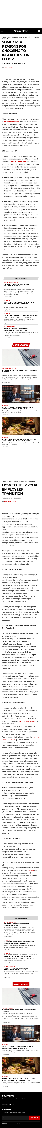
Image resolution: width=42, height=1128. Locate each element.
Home (4, 37)
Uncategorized (9, 327)
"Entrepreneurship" (11, 282)
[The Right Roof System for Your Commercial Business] (21, 357)
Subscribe (34, 1118)
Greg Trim (8, 67)
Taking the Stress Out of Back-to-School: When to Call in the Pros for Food (21, 316)
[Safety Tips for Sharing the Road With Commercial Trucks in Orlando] (21, 394)
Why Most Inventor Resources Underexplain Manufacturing (16, 329)
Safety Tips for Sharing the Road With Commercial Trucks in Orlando (19, 303)
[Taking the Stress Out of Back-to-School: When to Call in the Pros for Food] (21, 426)
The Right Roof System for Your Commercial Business (16, 285)
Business (7, 300)
